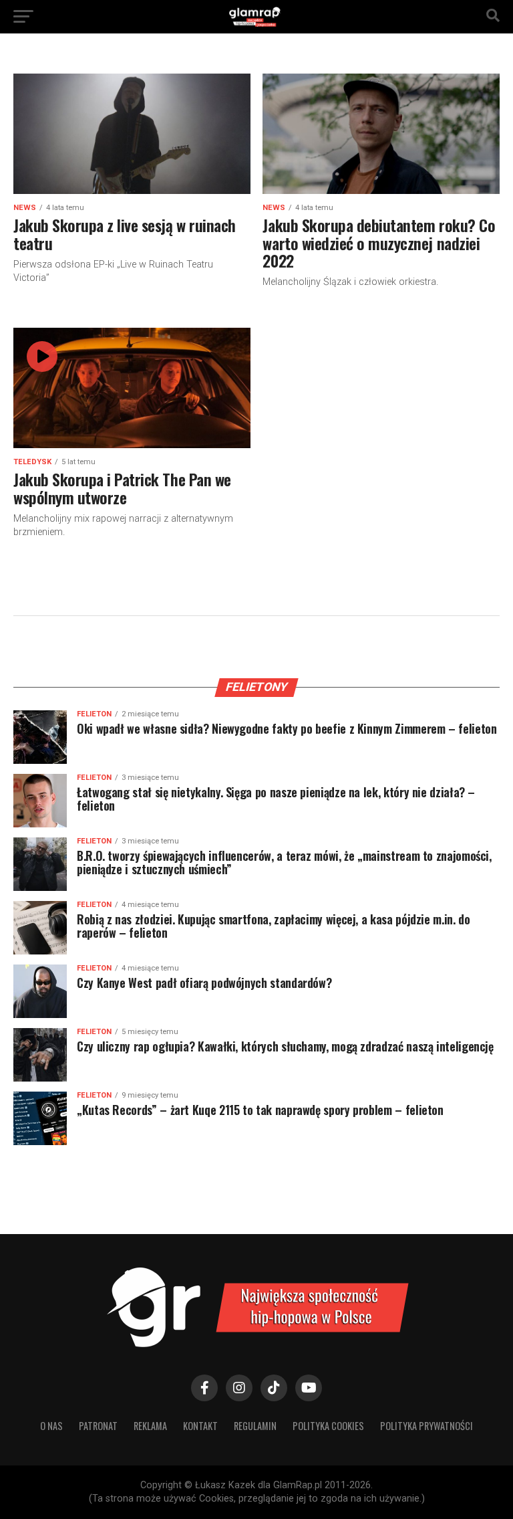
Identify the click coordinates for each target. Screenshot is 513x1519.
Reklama (150, 1426)
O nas (51, 1426)
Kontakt (200, 1426)
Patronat (98, 1426)
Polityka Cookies (328, 1426)
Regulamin (255, 1426)
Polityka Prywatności (426, 1426)
